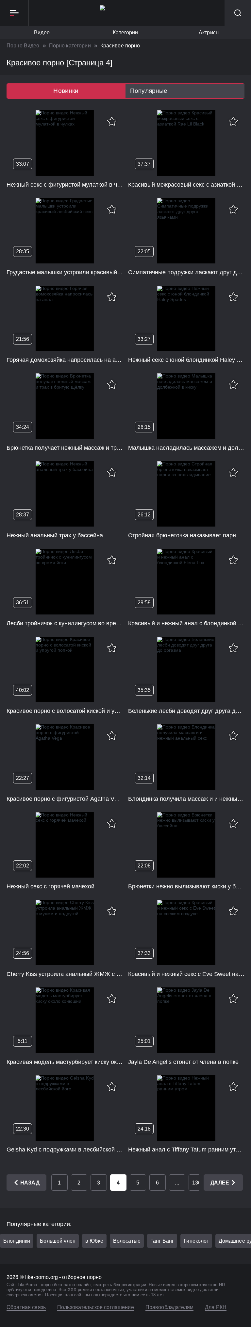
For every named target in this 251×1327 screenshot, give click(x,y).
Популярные (149, 90)
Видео (42, 32)
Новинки (65, 90)
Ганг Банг (162, 1241)
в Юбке (94, 1241)
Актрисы (209, 32)
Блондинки (16, 1241)
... (177, 1182)
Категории (125, 32)
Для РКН (215, 1307)
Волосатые (127, 1241)
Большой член (57, 1241)
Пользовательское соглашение (95, 1307)
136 (196, 1182)
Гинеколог (196, 1241)
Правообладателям (169, 1307)
